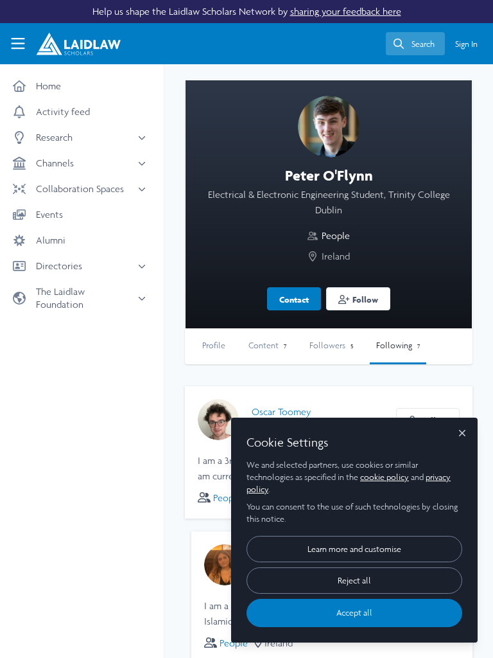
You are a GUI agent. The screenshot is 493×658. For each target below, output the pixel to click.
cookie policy (384, 477)
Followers (331, 345)
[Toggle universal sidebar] (18, 44)
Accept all (354, 612)
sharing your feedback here (345, 11)
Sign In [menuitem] (466, 44)
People (336, 235)
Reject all (354, 580)
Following (398, 345)
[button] (358, 298)
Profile (213, 345)
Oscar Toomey (281, 411)
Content (267, 345)
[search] (415, 43)
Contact (294, 299)
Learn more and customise (354, 549)
